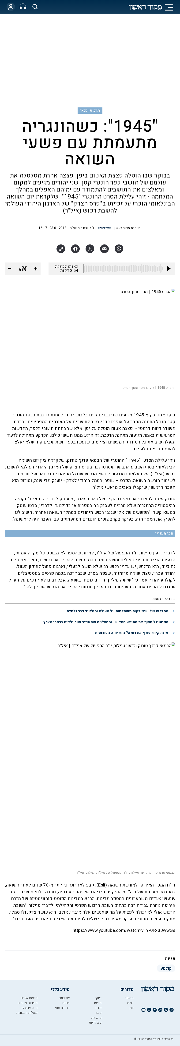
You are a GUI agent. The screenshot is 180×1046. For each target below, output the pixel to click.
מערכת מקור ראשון (127, 228)
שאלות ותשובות (27, 1012)
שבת (98, 1007)
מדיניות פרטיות (28, 1002)
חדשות (129, 998)
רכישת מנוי (62, 1007)
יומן (131, 1007)
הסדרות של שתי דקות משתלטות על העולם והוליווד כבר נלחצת (117, 611)
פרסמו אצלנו (29, 998)
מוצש (97, 1002)
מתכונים (96, 1017)
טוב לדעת (95, 1022)
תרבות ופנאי (90, 110)
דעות (130, 1002)
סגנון (98, 1012)
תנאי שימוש (30, 1007)
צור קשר (64, 998)
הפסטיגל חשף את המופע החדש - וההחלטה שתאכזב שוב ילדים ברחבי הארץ (105, 622)
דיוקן (98, 998)
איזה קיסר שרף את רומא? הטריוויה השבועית (131, 633)
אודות (66, 1002)
